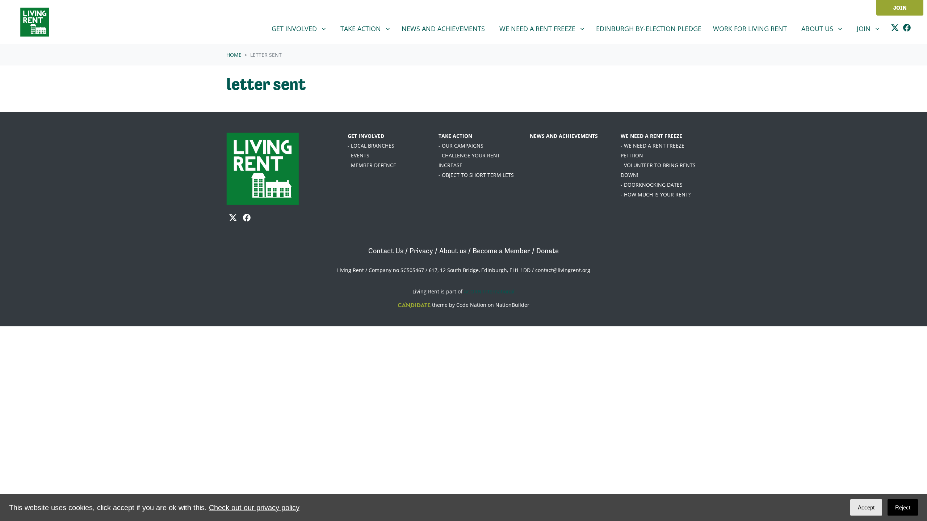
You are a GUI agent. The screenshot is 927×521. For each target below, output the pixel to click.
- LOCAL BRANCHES (371, 145)
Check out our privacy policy (254, 508)
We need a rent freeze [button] (538, 28)
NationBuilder (512, 304)
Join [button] (870, 28)
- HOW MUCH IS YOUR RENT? (656, 194)
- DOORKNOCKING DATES (652, 184)
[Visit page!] (895, 28)
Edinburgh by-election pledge (648, 28)
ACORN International (489, 291)
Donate (547, 251)
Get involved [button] (301, 28)
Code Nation (471, 304)
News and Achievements (443, 28)
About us (452, 251)
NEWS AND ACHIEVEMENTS (564, 135)
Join (900, 7)
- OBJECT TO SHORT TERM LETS (476, 174)
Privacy (421, 251)
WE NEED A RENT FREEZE (651, 135)
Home (234, 54)
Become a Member (501, 251)
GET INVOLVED (366, 135)
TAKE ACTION (455, 135)
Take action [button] (368, 28)
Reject (902, 507)
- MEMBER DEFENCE (372, 165)
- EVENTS (358, 155)
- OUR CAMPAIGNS (461, 145)
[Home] (34, 22)
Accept (866, 507)
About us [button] (824, 28)
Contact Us (385, 251)
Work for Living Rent (750, 28)
